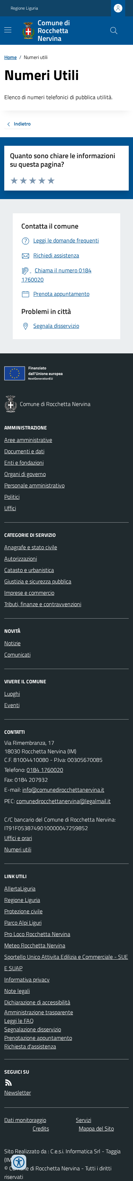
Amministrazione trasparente (38, 1012)
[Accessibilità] (18, 1162)
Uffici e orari (18, 838)
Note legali (17, 991)
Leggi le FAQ (19, 1020)
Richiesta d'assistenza (30, 1046)
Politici (12, 496)
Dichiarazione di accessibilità (37, 1002)
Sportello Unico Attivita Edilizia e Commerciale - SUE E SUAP (66, 962)
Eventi (12, 705)
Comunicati (17, 654)
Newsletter (17, 1092)
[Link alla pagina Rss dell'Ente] (8, 1082)
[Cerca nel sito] (111, 30)
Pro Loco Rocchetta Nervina (37, 934)
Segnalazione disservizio (32, 1029)
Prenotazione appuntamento (38, 1037)
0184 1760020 (45, 769)
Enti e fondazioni (24, 462)
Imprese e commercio (29, 592)
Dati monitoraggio (25, 1120)
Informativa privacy (27, 979)
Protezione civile (23, 911)
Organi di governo (25, 474)
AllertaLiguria (19, 888)
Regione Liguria (24, 8)
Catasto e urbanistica (29, 570)
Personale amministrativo (34, 485)
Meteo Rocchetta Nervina (34, 945)
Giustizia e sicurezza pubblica (37, 581)
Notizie (12, 643)
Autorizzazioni (20, 558)
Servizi (83, 1120)
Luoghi (12, 693)
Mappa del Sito (96, 1128)
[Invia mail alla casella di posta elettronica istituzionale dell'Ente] (63, 789)
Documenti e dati (24, 451)
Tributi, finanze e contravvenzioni (42, 604)
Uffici (10, 508)
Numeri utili (17, 849)
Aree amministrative (28, 439)
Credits (41, 1128)
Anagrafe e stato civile (30, 547)
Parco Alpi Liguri (22, 922)
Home (10, 57)
